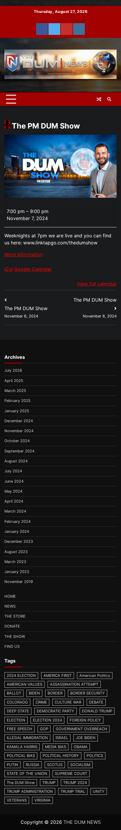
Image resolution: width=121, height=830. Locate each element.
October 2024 (17, 441)
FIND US (12, 646)
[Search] (109, 99)
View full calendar (97, 284)
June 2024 (13, 481)
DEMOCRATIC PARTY (55, 711)
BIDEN (34, 693)
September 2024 (19, 451)
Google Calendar (33, 269)
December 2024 (18, 421)
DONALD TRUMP (97, 711)
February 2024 (17, 521)
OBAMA (81, 747)
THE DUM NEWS (82, 822)
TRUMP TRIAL (72, 791)
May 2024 (13, 491)
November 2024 (18, 431)
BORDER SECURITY (87, 693)
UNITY (99, 791)
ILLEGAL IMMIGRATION (27, 738)
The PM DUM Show (26, 311)
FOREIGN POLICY (85, 720)
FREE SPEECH (19, 729)
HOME (10, 596)
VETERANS (17, 800)
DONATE (12, 626)
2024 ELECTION (21, 675)
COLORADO (17, 702)
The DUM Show (21, 782)
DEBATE (96, 702)
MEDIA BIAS (55, 747)
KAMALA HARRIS (22, 747)
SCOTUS (55, 765)
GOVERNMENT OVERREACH (81, 729)
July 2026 (13, 370)
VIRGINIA (42, 800)
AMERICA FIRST (57, 675)
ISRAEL (62, 738)
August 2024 (16, 461)
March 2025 (15, 390)
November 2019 (18, 581)
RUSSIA (32, 765)
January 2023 (16, 571)
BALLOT (14, 693)
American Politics (94, 675)
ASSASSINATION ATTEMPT (74, 684)
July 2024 (13, 471)
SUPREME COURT (71, 773)
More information (23, 254)
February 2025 (17, 400)
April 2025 (13, 380)
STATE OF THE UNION (27, 773)
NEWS (10, 606)
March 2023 (15, 561)
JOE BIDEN (85, 738)
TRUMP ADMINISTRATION (30, 791)
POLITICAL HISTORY (61, 755)
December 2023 (18, 541)
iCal (8, 269)
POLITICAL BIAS (21, 755)
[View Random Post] (99, 99)
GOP (44, 729)
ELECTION (16, 720)
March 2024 (15, 511)
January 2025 (16, 411)
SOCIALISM (80, 765)
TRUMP (49, 782)
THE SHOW (14, 636)
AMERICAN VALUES (24, 684)
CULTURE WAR (68, 702)
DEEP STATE (18, 711)
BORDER (55, 693)
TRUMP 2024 (75, 782)
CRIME (41, 702)
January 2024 (16, 531)
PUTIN (12, 765)
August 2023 (16, 552)
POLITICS (95, 755)
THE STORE (15, 616)
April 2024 (13, 501)
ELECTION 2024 (47, 720)
